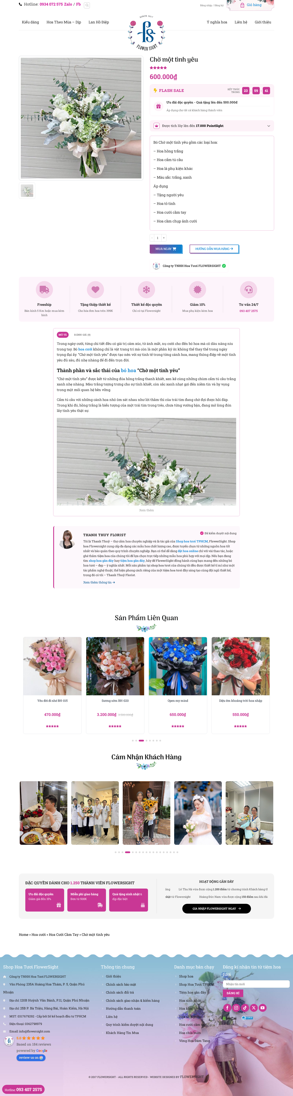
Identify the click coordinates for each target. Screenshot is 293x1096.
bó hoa (128, 370)
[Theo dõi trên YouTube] (263, 1008)
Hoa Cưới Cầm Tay (64, 934)
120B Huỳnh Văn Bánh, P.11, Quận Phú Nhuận (54, 1000)
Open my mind (115, 701)
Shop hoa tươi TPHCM (192, 541)
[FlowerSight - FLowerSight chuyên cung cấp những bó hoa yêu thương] (146, 32)
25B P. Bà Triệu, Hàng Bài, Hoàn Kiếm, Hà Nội (54, 1008)
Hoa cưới (39, 934)
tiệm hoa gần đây (132, 561)
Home (23, 934)
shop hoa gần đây (101, 561)
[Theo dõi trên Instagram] (236, 1008)
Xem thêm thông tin (97, 582)
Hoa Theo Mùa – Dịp (64, 22)
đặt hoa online (188, 551)
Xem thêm (146, 510)
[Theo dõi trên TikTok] (245, 1008)
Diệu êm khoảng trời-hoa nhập (177, 701)
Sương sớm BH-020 (52, 701)
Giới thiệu (263, 22)
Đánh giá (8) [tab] (82, 334)
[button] (133, 740)
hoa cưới (85, 349)
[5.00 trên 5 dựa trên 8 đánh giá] (212, 68)
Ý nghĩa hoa (217, 22)
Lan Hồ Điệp (99, 22)
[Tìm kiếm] (87, 5)
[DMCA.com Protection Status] (230, 1017)
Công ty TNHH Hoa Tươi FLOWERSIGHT (192, 266)
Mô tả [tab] (63, 334)
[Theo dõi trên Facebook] (227, 1008)
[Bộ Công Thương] (247, 1017)
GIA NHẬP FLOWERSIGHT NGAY (214, 908)
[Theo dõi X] (254, 1008)
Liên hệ (241, 22)
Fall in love (240, 701)
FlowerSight (192, 1077)
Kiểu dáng (30, 22)
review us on (29, 1057)
